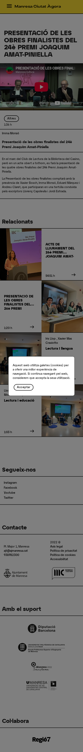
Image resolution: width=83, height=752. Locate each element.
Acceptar (23, 387)
